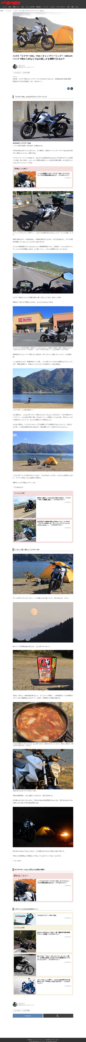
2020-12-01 (21, 65)
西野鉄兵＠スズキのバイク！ (26, 67)
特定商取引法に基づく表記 (52, 1039)
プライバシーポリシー (38, 1039)
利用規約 (29, 1039)
